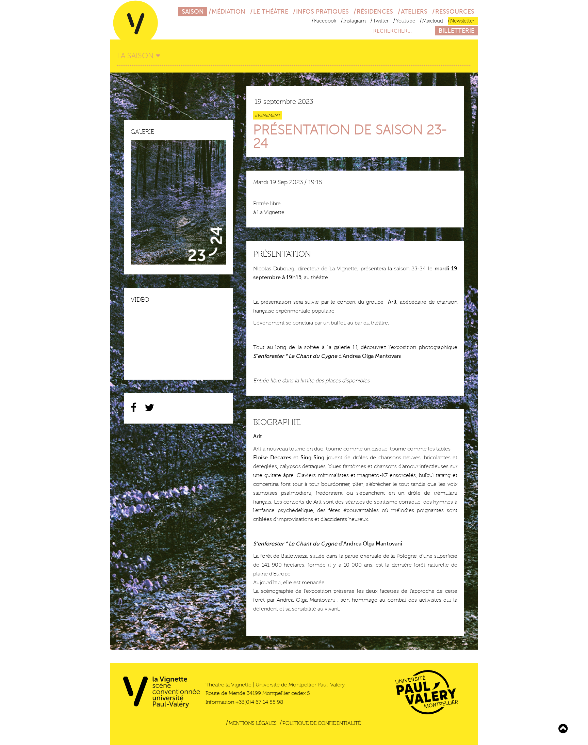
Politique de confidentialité (321, 723)
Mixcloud (432, 21)
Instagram (354, 21)
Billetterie (456, 30)
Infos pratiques (322, 11)
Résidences (375, 11)
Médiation (228, 11)
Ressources (454, 11)
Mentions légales (253, 723)
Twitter (381, 21)
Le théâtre (270, 11)
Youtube (405, 21)
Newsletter (462, 21)
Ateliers (414, 11)
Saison (193, 11)
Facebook (325, 21)
